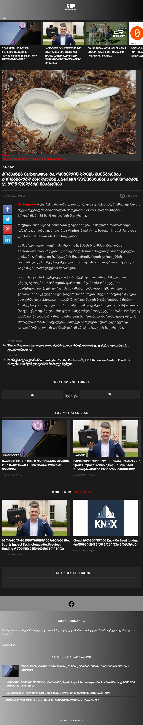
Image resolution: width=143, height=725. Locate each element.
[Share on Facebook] (7, 209)
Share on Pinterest (13, 159)
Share (5, 155)
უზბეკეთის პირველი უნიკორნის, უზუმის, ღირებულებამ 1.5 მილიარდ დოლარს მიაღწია (36, 465)
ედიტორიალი (11, 455)
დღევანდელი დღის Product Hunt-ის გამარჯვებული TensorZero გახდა (52, 700)
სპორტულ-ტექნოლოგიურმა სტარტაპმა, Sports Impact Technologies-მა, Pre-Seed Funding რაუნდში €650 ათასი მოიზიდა (63, 55)
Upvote (32, 394)
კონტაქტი (8, 645)
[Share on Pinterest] (7, 229)
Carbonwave (27, 204)
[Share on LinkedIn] (7, 239)
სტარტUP (80, 455)
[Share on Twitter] (7, 219)
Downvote (110, 394)
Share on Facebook (35, 159)
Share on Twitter (56, 159)
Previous (2, 44)
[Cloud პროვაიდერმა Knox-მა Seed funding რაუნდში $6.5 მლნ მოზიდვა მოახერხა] (107, 518)
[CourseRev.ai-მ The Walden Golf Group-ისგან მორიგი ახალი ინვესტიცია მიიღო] (107, 33)
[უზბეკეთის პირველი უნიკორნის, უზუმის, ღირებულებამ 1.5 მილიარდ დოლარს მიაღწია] (21, 33)
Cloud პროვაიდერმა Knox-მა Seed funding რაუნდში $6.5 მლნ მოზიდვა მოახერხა (105, 542)
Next (141, 44)
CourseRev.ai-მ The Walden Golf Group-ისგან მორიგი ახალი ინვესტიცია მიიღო (107, 52)
